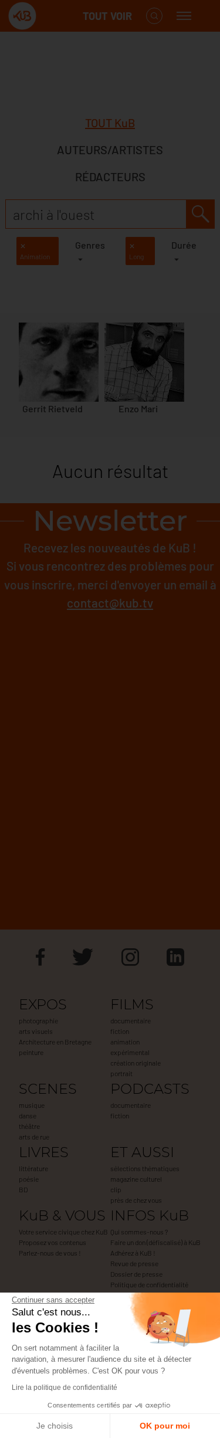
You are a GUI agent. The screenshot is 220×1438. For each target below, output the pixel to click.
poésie (29, 1179)
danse (27, 1115)
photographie (38, 1020)
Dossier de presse (136, 1274)
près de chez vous (136, 1200)
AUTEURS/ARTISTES (110, 150)
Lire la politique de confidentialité (64, 1387)
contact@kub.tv (110, 602)
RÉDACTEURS (110, 176)
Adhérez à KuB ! (132, 1253)
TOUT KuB (110, 123)
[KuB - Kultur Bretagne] (55, 16)
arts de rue (34, 1136)
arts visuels (36, 1031)
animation (125, 1041)
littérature (33, 1168)
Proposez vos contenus (52, 1242)
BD (23, 1189)
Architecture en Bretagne (55, 1041)
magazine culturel (136, 1179)
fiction (119, 1031)
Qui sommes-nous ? (139, 1231)
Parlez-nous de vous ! (50, 1253)
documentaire (130, 1020)
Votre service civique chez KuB (63, 1231)
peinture (31, 1052)
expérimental (130, 1052)
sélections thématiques (145, 1168)
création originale (135, 1063)
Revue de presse (134, 1263)
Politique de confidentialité (149, 1284)
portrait (121, 1073)
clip (115, 1189)
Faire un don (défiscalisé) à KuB (155, 1242)
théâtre (29, 1126)
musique (32, 1105)
